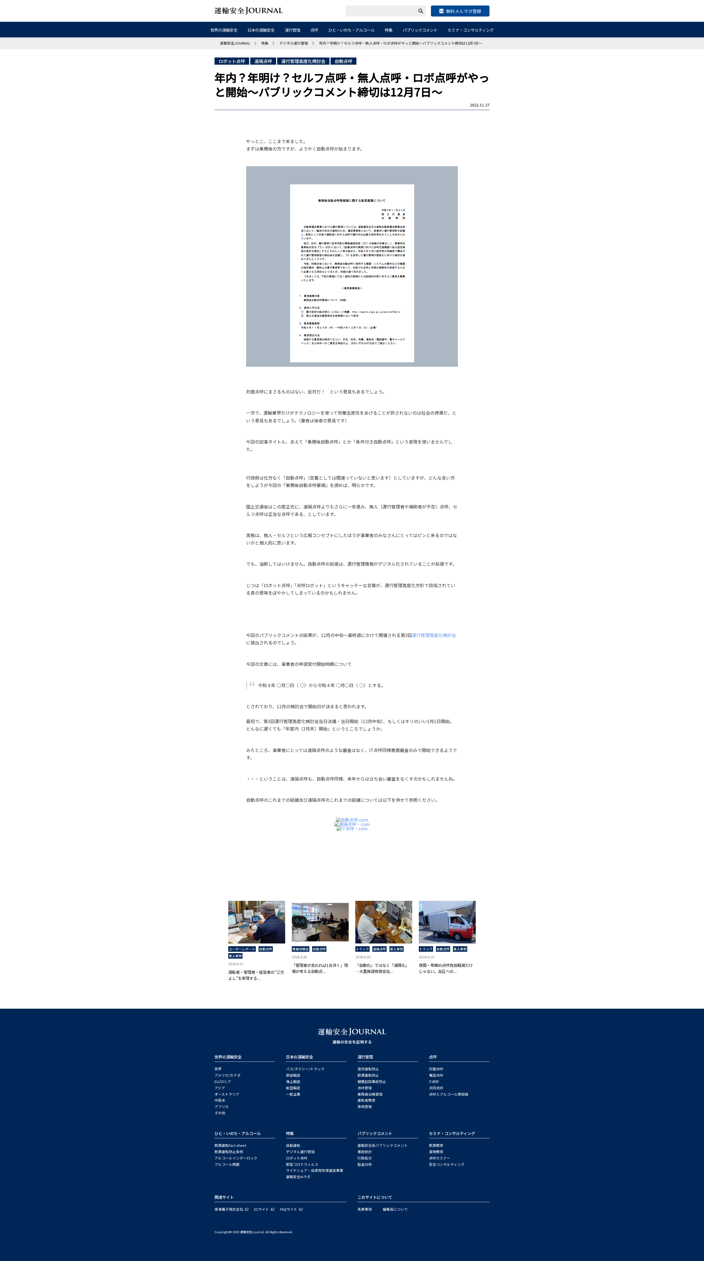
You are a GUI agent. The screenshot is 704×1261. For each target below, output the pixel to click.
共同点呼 (436, 1087)
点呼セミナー (439, 1158)
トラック (362, 949)
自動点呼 (343, 61)
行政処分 (365, 1158)
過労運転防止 (368, 1068)
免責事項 (365, 1209)
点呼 (314, 30)
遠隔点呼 (263, 61)
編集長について (395, 1209)
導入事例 (235, 956)
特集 (388, 30)
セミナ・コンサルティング (471, 30)
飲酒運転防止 (368, 1075)
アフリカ (222, 1106)
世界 (218, 1068)
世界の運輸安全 (223, 30)
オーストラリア (227, 1094)
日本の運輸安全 (261, 30)
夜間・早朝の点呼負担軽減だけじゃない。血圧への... (446, 968)
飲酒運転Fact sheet (230, 1145)
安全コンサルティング (446, 1164)
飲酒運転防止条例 (229, 1151)
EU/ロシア (223, 1081)
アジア (220, 1087)
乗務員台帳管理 (370, 1094)
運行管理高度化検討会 (303, 61)
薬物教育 (436, 1151)
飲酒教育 (436, 1145)
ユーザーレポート (242, 949)
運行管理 (292, 30)
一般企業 (293, 1094)
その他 (220, 1112)
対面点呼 (436, 1068)
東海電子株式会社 (229, 1209)
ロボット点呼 (232, 61)
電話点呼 (436, 1075)
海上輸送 (293, 1081)
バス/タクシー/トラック (305, 1068)
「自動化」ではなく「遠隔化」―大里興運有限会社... (382, 968)
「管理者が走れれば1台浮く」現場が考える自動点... (320, 968)
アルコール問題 (227, 1164)
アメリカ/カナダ (228, 1075)
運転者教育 (366, 1100)
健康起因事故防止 (372, 1081)
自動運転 (293, 1145)
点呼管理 (365, 1087)
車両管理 (365, 1106)
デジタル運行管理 (300, 1151)
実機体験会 (300, 949)
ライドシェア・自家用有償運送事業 (314, 1170)
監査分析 (365, 1164)
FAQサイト (288, 1209)
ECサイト (261, 1209)
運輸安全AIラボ (298, 1176)
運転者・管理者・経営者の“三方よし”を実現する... (256, 975)
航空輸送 (293, 1087)
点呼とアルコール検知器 (448, 1094)
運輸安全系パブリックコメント (383, 1145)
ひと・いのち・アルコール (351, 30)
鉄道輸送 (293, 1075)
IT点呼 (434, 1081)
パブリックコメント (420, 30)
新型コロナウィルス (302, 1164)
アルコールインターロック (236, 1158)
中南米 (220, 1100)
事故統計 (365, 1151)
